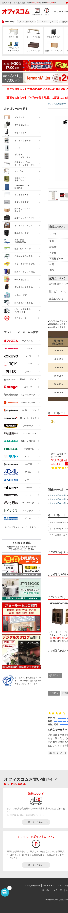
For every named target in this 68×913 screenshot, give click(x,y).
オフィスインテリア (24, 225)
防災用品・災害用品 (24, 303)
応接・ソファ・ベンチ (25, 218)
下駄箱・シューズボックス (22, 155)
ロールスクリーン (47, 22)
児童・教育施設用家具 (25, 264)
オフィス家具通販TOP (30, 886)
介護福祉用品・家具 (24, 256)
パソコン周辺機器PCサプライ (23, 310)
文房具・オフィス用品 (25, 272)
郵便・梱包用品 (22, 279)
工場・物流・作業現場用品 (20, 241)
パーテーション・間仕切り (22, 187)
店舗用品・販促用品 (24, 287)
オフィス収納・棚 (57, 495)
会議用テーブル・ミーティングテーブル (25, 163)
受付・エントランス (53, 51)
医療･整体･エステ (23, 249)
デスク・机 (13, 37)
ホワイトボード (22, 194)
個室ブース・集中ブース (21, 179)
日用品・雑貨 (21, 295)
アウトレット (21, 318)
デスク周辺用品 (53, 37)
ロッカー (19, 148)
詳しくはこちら (35, 822)
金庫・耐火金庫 (22, 202)
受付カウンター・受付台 (23, 210)
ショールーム (48, 886)
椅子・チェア (13, 51)
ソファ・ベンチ (33, 51)
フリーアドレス (33, 37)
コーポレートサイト (50, 890)
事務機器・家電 (22, 233)
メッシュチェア (26, 22)
